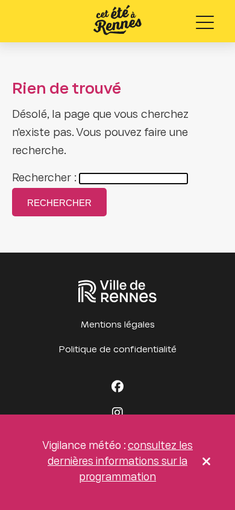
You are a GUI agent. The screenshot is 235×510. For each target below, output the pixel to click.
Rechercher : (44, 178)
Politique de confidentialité (118, 350)
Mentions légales (118, 325)
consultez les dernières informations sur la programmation (120, 462)
